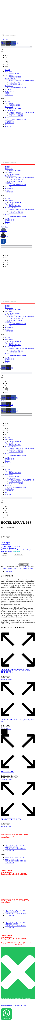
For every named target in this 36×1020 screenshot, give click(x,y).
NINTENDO (9, 95)
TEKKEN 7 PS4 (7, 772)
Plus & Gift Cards (10, 79)
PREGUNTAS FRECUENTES (15, 845)
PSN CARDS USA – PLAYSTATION (21, 80)
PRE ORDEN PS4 (15, 73)
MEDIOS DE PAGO (11, 847)
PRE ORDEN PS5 (15, 77)
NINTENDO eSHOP (16, 84)
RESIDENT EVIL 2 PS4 (11, 819)
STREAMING (9, 91)
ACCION (4, 568)
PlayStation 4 (9, 71)
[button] (18, 98)
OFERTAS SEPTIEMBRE (17, 87)
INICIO (7, 70)
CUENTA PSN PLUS (16, 82)
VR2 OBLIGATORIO (25, 568)
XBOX (7, 93)
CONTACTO (9, 850)
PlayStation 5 (9, 75)
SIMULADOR (13, 568)
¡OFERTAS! (9, 86)
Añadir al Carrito (23, 564)
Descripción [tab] (8, 571)
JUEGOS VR (9, 89)
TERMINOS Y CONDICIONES (15, 849)
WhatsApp (16, 551)
